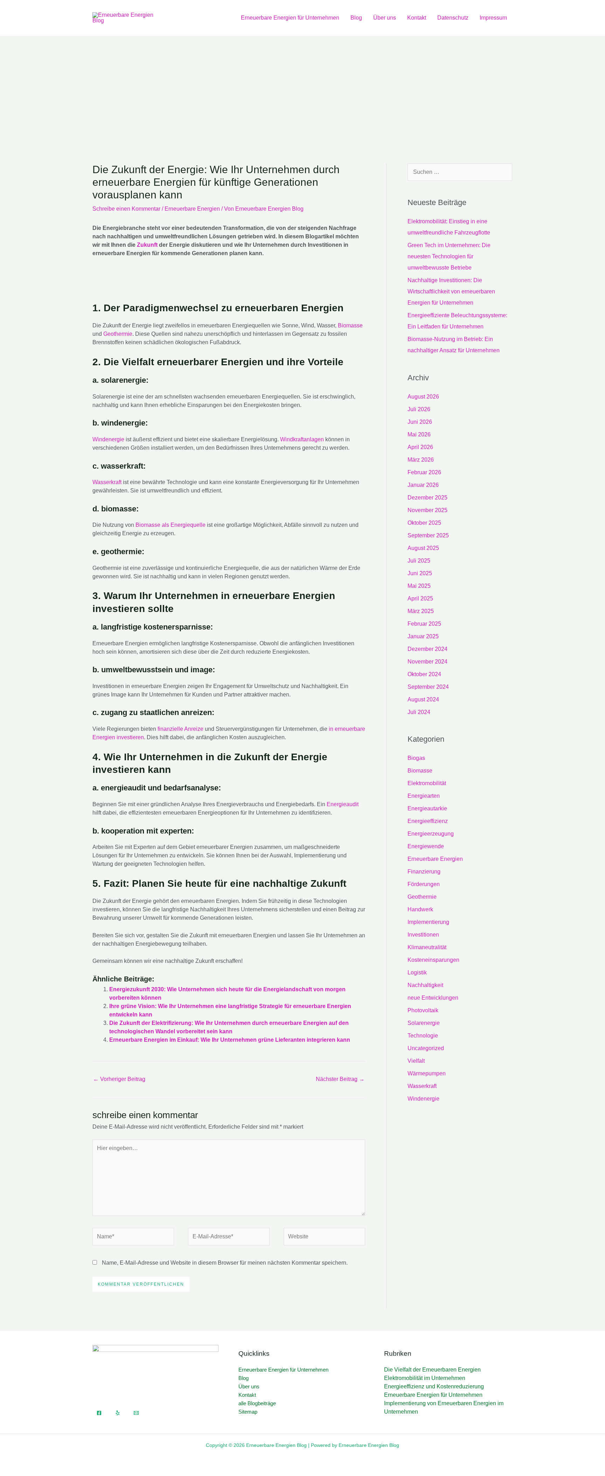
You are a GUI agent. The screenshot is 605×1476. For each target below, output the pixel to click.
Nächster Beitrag (340, 1079)
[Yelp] (117, 1413)
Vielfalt (416, 1061)
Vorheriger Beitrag (119, 1079)
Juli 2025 (419, 561)
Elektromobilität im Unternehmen (424, 1378)
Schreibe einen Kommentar (126, 209)
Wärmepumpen (427, 1073)
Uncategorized (426, 1048)
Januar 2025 (423, 636)
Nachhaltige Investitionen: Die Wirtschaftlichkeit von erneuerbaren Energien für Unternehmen (451, 291)
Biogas (416, 758)
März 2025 (421, 611)
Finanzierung (424, 872)
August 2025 (423, 548)
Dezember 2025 (427, 498)
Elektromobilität (427, 783)
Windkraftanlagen (302, 439)
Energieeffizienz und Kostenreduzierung (434, 1386)
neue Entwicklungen (433, 998)
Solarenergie (424, 1023)
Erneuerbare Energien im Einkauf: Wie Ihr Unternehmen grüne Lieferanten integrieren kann (229, 1040)
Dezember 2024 (427, 649)
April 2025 (420, 598)
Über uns (384, 18)
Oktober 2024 (424, 674)
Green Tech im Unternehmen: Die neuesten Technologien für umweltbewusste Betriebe (449, 256)
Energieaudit (343, 804)
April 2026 (420, 447)
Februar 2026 (424, 472)
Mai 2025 (419, 586)
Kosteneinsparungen (433, 960)
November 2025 (427, 510)
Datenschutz (452, 18)
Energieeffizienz (428, 821)
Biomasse (350, 325)
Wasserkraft (106, 482)
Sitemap (247, 1412)
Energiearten (424, 796)
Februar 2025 (424, 624)
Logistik (417, 972)
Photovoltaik (423, 1010)
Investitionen (423, 935)
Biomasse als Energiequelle (170, 525)
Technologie (423, 1036)
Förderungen (424, 884)
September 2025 (428, 535)
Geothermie (117, 334)
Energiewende (426, 846)
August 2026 (423, 397)
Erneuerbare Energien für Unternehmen (290, 18)
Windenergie (108, 439)
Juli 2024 (419, 712)
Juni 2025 (420, 573)
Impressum (493, 18)
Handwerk (420, 909)
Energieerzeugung (431, 834)
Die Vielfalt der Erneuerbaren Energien (432, 1370)
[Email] (136, 1413)
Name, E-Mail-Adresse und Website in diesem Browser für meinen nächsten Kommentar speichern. (225, 1263)
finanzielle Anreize (180, 729)
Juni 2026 (420, 422)
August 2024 (423, 699)
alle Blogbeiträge (257, 1403)
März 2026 (421, 460)
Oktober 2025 (424, 523)
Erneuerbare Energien (192, 209)
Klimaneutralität (427, 947)
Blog (356, 18)
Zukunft (147, 245)
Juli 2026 (419, 409)
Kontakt (416, 18)
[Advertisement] (302, 88)
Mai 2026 (419, 434)
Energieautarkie (427, 808)
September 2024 (428, 687)
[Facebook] (99, 1413)
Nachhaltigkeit (425, 985)
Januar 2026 (423, 485)
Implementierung (428, 922)
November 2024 (427, 662)
